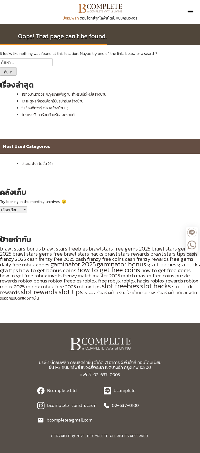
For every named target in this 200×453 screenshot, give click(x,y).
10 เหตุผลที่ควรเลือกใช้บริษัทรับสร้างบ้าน (52, 101)
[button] (188, 11)
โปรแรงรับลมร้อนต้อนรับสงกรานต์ (48, 115)
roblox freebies (65, 280)
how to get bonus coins (47, 270)
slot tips (71, 291)
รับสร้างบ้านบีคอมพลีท (177, 293)
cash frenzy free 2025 (51, 259)
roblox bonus (32, 280)
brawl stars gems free (37, 254)
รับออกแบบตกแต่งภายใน (19, 298)
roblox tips (89, 286)
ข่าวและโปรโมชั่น (34, 163)
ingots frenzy (62, 275)
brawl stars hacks (83, 254)
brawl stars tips (168, 254)
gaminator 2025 (73, 264)
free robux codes (31, 264)
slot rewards (39, 291)
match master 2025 (99, 275)
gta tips (9, 270)
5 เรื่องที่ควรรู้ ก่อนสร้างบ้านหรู (45, 108)
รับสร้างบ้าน (107, 293)
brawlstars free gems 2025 (119, 249)
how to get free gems (166, 270)
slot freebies (120, 286)
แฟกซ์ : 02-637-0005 (100, 374)
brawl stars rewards (126, 254)
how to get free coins (108, 270)
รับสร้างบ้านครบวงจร (137, 293)
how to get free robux (23, 275)
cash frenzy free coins (100, 259)
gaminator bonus (121, 264)
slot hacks (155, 286)
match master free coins (147, 275)
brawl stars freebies (65, 249)
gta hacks (188, 264)
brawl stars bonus (20, 249)
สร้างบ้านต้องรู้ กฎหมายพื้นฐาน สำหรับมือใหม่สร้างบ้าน (63, 94)
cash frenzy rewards (147, 259)
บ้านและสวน (90, 293)
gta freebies (161, 264)
